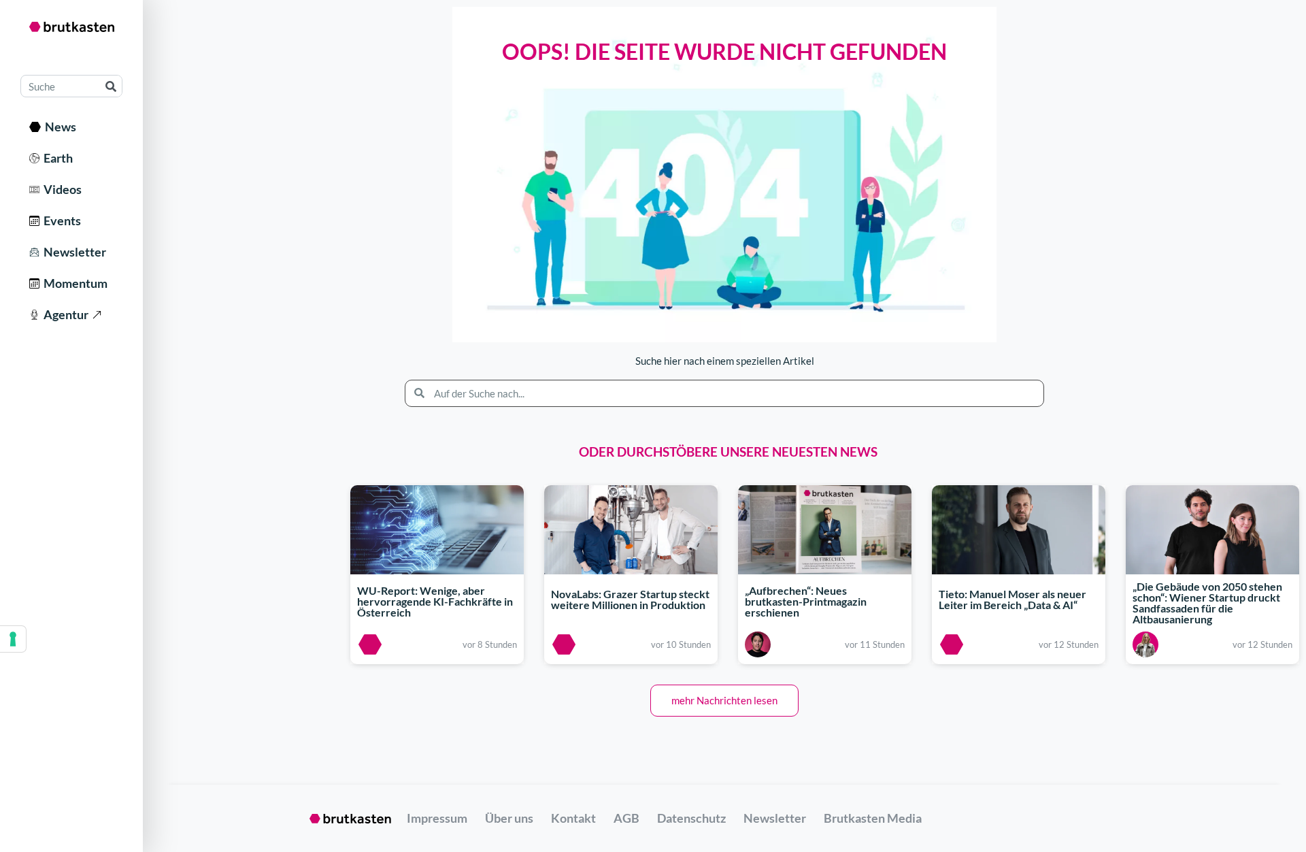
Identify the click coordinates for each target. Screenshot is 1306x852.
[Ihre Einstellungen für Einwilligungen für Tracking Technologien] (13, 639)
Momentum (73, 283)
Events (60, 220)
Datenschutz (691, 817)
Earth (56, 157)
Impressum (437, 817)
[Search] (110, 86)
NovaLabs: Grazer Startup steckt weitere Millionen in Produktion (630, 599)
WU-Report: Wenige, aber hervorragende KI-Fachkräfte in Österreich (435, 601)
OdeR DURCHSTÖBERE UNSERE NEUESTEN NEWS (728, 451)
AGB (626, 817)
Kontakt (573, 817)
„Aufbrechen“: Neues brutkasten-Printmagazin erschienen (806, 601)
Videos (60, 189)
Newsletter (72, 251)
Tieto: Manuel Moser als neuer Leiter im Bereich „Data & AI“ (1012, 599)
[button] (724, 701)
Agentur (63, 314)
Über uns (509, 817)
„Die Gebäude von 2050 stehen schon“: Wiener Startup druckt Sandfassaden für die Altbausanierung (1207, 603)
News (58, 126)
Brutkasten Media (873, 817)
